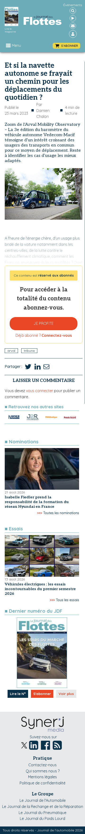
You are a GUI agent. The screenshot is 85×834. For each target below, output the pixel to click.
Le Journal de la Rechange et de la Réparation (42, 806)
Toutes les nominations (61, 513)
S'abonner (42, 693)
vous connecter (39, 390)
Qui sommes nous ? (43, 771)
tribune (29, 351)
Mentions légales (42, 776)
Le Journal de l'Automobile (43, 800)
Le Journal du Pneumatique (42, 812)
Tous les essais (67, 600)
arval (11, 351)
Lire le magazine (10, 30)
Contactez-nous (42, 765)
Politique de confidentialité (42, 783)
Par (43, 110)
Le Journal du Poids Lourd (42, 818)
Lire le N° (18, 693)
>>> (39, 513)
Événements (72, 5)
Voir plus (66, 693)
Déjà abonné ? (44, 335)
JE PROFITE (44, 323)
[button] (66, 46)
